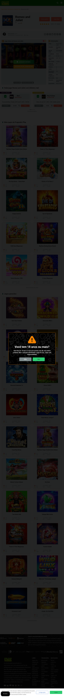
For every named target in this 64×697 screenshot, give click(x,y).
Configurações (42, 692)
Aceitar (56, 692)
